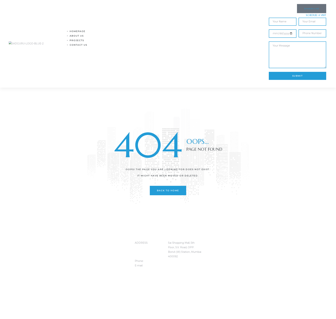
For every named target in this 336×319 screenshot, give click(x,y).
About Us (77, 35)
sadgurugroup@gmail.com (184, 265)
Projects (77, 40)
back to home (168, 190)
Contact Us (78, 45)
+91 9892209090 (178, 261)
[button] (311, 8)
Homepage (77, 31)
